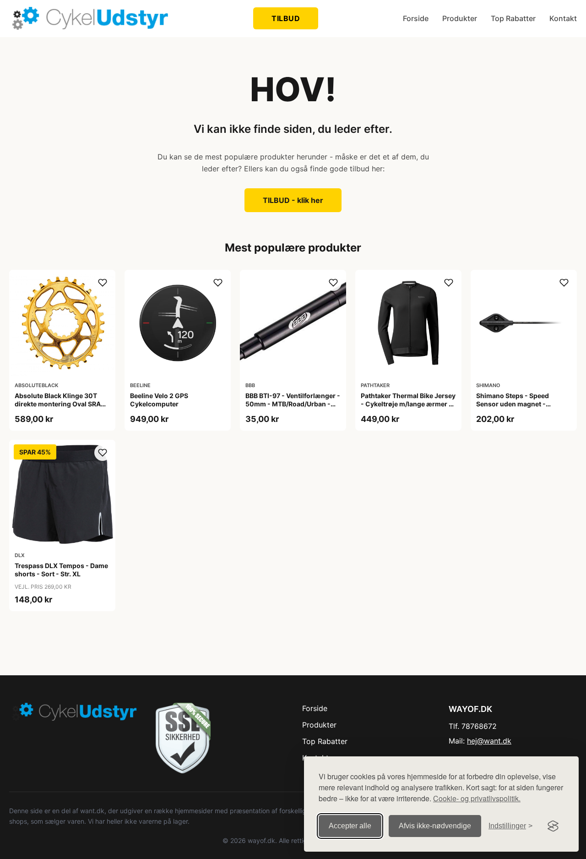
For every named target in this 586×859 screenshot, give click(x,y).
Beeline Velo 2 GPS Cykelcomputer (159, 400)
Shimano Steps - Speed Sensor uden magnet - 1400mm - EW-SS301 (512, 404)
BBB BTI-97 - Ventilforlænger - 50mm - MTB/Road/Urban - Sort (292, 404)
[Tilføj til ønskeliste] (102, 282)
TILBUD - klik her (293, 200)
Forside (416, 18)
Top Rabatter (513, 18)
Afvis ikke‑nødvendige (435, 826)
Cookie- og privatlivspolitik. (477, 798)
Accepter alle (350, 826)
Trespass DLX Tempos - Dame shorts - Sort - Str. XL (61, 570)
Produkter (459, 18)
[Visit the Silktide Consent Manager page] (553, 826)
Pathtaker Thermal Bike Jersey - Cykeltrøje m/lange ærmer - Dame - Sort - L (408, 404)
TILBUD (285, 18)
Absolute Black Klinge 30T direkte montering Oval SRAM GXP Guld (61, 404)
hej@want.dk (489, 740)
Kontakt (563, 18)
